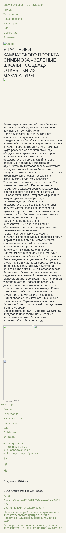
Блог (6, 28)
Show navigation (13, 4)
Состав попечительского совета (23, 507)
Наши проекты (12, 18)
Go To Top (6, 404)
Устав (7, 495)
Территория (10, 14)
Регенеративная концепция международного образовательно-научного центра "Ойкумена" (32, 526)
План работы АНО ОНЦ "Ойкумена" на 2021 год (31, 502)
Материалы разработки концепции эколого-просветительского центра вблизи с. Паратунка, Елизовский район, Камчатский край (31, 516)
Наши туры (10, 23)
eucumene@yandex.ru (17, 449)
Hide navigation (33, 4)
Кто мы (7, 9)
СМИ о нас (10, 32)
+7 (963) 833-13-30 (15, 446)
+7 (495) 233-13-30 (15, 443)
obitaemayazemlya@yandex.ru (22, 453)
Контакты (9, 37)
